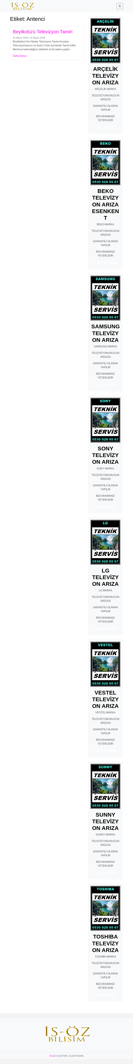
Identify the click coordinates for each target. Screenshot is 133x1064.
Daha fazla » (20, 55)
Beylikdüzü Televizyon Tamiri (42, 31)
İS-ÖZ (53, 1056)
